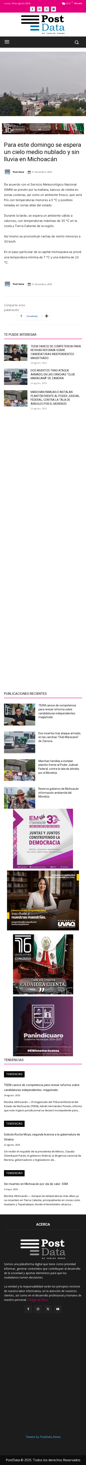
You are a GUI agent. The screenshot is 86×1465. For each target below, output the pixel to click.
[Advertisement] (43, 458)
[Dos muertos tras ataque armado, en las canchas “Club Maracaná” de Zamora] (15, 377)
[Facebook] (32, 9)
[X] (46, 9)
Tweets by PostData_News (43, 1436)
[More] (46, 316)
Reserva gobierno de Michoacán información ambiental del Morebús (58, 792)
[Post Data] (8, 172)
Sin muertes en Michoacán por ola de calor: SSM (36, 1184)
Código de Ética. (37, 1300)
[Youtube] (53, 9)
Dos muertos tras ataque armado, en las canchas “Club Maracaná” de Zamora (53, 374)
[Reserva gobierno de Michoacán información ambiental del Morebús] (19, 798)
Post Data (18, 171)
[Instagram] (39, 9)
